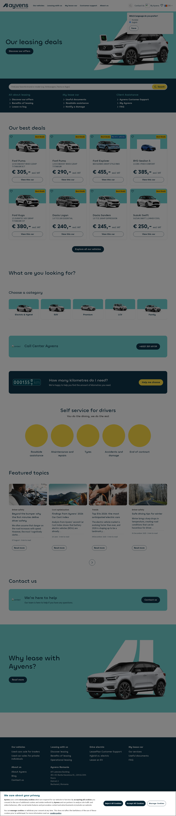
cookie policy (55, 813)
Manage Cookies (156, 803)
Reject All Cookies (113, 803)
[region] (88, 803)
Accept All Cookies (135, 803)
